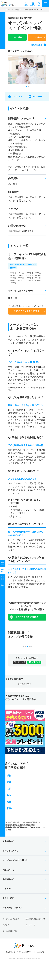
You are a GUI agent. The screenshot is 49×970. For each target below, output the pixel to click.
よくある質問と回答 (10, 931)
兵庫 (9, 795)
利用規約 (6, 925)
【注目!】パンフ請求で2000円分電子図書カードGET (23, 10)
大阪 (9, 788)
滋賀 (9, 775)
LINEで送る (36, 662)
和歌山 (10, 808)
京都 (9, 782)
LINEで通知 (17, 37)
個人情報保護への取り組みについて (18, 952)
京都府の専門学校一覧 (32, 822)
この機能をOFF (24, 684)
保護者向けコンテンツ (12, 907)
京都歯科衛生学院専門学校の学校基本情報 (19, 825)
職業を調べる (8, 870)
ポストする (21, 662)
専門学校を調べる (15, 822)
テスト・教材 (8, 898)
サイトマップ (30, 925)
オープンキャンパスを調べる (15, 860)
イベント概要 (17, 97)
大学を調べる (8, 841)
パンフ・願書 (36, 37)
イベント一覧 (37, 97)
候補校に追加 (36, 45)
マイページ (7, 888)
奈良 (9, 802)
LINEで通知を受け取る (27, 617)
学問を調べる (8, 879)
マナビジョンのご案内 (11, 919)
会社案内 (40, 952)
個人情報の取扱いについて (35, 919)
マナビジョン (8, 5)
